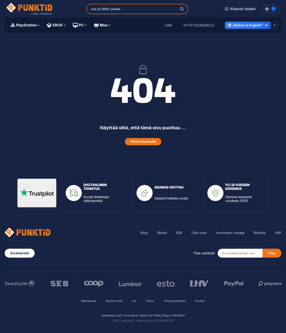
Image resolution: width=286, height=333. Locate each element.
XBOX (57, 25)
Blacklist (260, 233)
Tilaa (272, 253)
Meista (162, 233)
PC (81, 25)
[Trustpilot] (37, 193)
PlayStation (26, 25)
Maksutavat (88, 301)
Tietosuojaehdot (175, 301)
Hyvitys (200, 301)
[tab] (25, 25)
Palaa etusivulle (143, 141)
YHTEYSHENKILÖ (198, 25)
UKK (168, 25)
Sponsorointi (114, 301)
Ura (134, 301)
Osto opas (199, 233)
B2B (179, 233)
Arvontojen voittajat (230, 233)
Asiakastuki (19, 253)
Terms (150, 301)
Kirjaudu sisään (243, 8)
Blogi (144, 233)
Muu (104, 25)
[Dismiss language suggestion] (274, 25)
